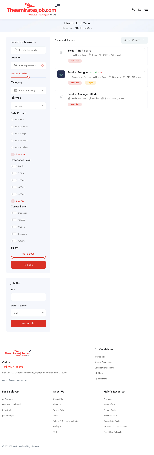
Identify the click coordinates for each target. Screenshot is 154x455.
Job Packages (8, 415)
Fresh (20, 166)
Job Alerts (99, 373)
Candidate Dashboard (104, 367)
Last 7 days (20, 133)
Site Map (107, 399)
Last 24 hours (21, 126)
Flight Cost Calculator (113, 432)
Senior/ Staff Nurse (79, 51)
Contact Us (58, 399)
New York (116, 77)
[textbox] (26, 90)
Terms (55, 415)
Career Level (18, 206)
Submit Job (6, 410)
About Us (57, 404)
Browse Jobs (100, 356)
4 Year (21, 194)
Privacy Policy (59, 410)
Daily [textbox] (16, 313)
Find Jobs (28, 264)
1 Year (21, 173)
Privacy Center (110, 410)
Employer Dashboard (11, 404)
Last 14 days (21, 140)
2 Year (21, 180)
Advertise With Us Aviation (115, 426)
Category (17, 82)
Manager (22, 213)
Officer (21, 220)
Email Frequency (18, 305)
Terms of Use (109, 404)
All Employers (8, 399)
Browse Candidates (103, 362)
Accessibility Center (112, 421)
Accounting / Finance (81, 77)
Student (21, 226)
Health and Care (79, 54)
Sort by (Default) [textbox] (132, 40)
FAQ (55, 432)
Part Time (75, 60)
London (95, 98)
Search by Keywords (23, 42)
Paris (94, 54)
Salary (14, 247)
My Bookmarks (101, 378)
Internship (75, 82)
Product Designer (78, 72)
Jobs (72, 28)
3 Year (21, 187)
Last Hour (19, 119)
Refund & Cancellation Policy (66, 421)
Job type (16, 97)
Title (13, 289)
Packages (57, 426)
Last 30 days (21, 147)
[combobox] (28, 90)
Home (65, 28)
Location (16, 57)
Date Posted (18, 113)
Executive (22, 234)
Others (21, 240)
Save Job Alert (28, 323)
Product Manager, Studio (83, 94)
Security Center (110, 415)
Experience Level (21, 160)
